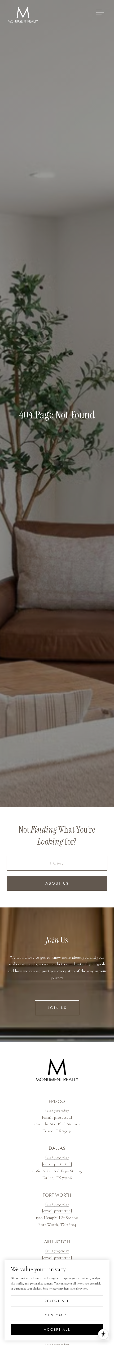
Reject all (57, 1301)
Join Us (57, 1007)
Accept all (57, 1329)
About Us (57, 883)
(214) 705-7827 (57, 1110)
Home (57, 863)
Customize (57, 1315)
